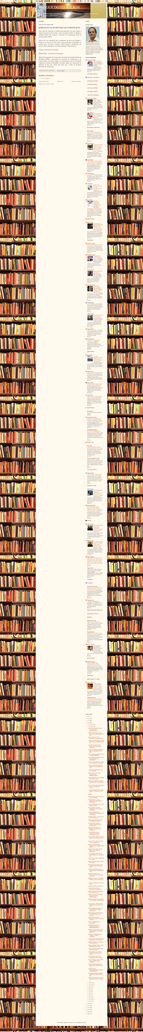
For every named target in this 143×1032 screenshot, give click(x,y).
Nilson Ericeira (90, 557)
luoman (74, 1022)
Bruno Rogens (90, 143)
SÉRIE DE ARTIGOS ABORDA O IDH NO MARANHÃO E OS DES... (95, 751)
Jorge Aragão (90, 382)
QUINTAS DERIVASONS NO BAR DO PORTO (96, 862)
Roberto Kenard (91, 658)
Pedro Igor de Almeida (92, 586)
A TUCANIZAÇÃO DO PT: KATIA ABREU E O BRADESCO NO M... (96, 791)
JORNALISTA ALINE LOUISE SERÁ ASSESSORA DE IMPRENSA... (95, 850)
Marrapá (89, 520)
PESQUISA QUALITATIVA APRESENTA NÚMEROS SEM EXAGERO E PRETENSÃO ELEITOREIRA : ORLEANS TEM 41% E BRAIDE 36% (94, 205)
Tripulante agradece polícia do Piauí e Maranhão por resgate (94, 373)
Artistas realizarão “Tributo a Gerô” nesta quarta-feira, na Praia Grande (94, 475)
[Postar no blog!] (59, 70)
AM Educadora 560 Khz (92, 81)
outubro (90, 982)
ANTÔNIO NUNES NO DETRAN (95, 886)
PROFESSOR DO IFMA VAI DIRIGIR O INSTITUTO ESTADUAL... (94, 829)
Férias (94, 645)
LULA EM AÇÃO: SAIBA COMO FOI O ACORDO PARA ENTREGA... (95, 961)
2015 (88, 720)
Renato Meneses (90, 644)
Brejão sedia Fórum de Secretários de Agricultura (97, 272)
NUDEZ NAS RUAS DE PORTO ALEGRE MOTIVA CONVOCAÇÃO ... (95, 896)
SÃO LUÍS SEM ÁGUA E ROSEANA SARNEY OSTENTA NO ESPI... (96, 919)
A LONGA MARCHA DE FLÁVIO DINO (96, 883)
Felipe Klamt (90, 240)
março (90, 997)
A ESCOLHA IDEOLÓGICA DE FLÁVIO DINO (95, 770)
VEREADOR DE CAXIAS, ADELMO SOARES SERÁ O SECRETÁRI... (95, 801)
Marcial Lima (90, 489)
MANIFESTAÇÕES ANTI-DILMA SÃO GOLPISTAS (95, 942)
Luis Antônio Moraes (92, 469)
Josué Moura (90, 411)
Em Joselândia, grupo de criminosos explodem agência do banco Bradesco (95, 699)
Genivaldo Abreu (91, 285)
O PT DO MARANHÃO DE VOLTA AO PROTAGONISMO (96, 754)
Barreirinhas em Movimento (93, 127)
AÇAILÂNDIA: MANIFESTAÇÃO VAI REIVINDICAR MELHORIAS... (95, 759)
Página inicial (60, 81)
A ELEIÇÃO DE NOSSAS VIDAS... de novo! (97, 257)
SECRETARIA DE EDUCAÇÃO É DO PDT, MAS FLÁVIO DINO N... (95, 979)
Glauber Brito (90, 329)
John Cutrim (90, 371)
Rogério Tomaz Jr (91, 661)
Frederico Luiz (90, 270)
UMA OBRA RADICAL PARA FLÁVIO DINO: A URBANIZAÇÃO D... (95, 729)
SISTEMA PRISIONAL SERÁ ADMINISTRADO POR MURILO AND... (96, 870)
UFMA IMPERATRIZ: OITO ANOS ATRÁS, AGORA (96, 805)
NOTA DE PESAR (97, 61)
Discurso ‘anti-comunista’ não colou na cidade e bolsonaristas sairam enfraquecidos (97, 187)
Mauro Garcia (90, 540)
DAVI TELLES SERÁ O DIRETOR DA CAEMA (96, 858)
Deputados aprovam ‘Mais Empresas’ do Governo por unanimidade (94, 397)
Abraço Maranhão (91, 60)
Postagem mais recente (44, 81)
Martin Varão (90, 524)
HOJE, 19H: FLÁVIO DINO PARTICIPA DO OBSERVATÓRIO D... (94, 774)
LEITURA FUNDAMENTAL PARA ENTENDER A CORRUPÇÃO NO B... (96, 742)
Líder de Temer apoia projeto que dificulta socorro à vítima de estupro (94, 132)
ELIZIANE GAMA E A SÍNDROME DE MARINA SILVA (96, 778)
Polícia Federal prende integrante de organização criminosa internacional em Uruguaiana (97, 493)
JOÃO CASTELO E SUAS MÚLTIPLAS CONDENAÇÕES (95, 738)
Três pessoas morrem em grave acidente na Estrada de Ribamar (98, 316)
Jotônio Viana (90, 442)
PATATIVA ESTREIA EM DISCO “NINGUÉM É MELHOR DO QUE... (95, 974)
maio (90, 993)
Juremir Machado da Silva (93, 458)
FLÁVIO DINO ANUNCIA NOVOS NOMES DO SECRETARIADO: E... (96, 838)
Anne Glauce (90, 112)
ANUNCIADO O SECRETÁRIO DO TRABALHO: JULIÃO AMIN (96, 939)
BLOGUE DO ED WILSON (59, 7)
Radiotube (89, 617)
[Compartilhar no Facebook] (62, 70)
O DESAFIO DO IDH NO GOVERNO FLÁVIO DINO (94, 888)
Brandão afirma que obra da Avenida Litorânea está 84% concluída (94, 384)
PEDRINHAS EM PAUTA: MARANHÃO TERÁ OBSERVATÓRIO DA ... (94, 926)
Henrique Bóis (90, 339)
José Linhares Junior (92, 417)
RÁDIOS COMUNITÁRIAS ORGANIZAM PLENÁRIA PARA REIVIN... (96, 846)
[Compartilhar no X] (61, 70)
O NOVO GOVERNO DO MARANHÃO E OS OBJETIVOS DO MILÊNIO (96, 813)
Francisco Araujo (91, 243)
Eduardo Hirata (90, 219)
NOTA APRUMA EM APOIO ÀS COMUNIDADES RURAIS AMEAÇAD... (95, 909)
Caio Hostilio (90, 160)
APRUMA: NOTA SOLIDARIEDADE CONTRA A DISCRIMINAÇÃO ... (95, 970)
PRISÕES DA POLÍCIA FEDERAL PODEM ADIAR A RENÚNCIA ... (96, 880)
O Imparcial (90, 579)
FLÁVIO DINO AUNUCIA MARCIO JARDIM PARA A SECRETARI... (94, 824)
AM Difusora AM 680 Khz (93, 77)
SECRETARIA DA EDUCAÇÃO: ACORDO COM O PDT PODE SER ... (95, 866)
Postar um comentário (45, 78)
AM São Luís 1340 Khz (92, 88)
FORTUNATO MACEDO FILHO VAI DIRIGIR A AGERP (95, 820)
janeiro (90, 1001)
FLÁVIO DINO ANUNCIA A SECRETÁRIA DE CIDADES (95, 957)
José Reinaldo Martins (92, 429)
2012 (88, 1005)
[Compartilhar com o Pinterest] (63, 70)
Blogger (84, 1022)
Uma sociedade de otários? (92, 304)
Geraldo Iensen (90, 302)
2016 (88, 718)
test (88, 412)
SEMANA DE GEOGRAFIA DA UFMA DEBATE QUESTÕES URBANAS (95, 931)
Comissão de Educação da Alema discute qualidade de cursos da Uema (94, 447)
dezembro (91, 724)
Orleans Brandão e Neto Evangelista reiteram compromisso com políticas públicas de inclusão (94, 162)
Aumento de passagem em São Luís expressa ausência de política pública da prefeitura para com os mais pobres (97, 148)
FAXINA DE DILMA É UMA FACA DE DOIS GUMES (96, 797)
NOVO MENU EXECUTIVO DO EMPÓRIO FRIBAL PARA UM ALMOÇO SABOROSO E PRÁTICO (97, 289)
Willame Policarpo (91, 697)
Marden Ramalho (91, 505)
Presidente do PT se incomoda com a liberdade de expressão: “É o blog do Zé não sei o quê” (94, 589)
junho (90, 991)
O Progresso (90, 583)
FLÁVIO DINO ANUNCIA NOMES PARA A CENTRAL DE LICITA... (96, 787)
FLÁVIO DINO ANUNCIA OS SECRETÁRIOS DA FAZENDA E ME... (96, 855)
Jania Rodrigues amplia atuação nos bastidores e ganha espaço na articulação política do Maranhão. (98, 544)
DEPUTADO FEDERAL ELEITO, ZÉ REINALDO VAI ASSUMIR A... (95, 782)
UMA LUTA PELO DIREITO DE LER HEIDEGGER (95, 949)
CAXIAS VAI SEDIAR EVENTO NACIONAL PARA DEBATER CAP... (95, 766)
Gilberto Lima (90, 314)
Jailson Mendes (90, 351)
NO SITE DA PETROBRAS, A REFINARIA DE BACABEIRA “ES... (95, 965)
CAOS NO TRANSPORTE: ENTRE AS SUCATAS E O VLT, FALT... (96, 762)
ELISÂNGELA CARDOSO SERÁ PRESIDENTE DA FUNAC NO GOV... (95, 905)
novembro (91, 726)
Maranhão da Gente (91, 485)
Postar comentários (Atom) (48, 84)
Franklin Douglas (91, 255)
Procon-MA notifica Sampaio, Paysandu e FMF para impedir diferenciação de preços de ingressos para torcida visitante (94, 508)
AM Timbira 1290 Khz (92, 91)
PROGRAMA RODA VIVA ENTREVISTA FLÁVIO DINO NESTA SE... (95, 875)
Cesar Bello (89, 200)
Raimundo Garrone (91, 620)
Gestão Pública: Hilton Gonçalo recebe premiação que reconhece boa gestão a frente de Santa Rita (98, 528)
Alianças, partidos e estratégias (93, 459)
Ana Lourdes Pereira (92, 98)
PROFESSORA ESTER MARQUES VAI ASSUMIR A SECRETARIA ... (96, 900)
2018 (88, 716)
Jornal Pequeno (90, 407)
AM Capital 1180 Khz (92, 74)
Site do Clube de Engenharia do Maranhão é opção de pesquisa (93, 431)
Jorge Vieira (90, 395)
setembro (91, 985)
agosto (90, 987)
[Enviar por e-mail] (58, 70)
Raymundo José (90, 632)
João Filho (89, 446)
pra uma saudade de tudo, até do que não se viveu (98, 115)
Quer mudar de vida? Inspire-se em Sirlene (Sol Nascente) (94, 633)
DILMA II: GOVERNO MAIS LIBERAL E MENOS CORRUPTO (94, 935)
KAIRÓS (90, 794)
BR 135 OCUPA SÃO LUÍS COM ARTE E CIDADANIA (95, 842)
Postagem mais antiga (76, 81)
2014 (88, 722)
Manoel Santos (90, 473)
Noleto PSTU (90, 568)
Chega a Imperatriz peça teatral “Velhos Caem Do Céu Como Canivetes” (97, 685)
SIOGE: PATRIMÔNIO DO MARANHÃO (94, 922)
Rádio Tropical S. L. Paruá (93, 679)
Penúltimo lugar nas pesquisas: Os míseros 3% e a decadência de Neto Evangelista (94, 420)
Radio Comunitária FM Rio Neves (95, 610)
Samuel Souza (90, 682)
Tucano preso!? (90, 174)
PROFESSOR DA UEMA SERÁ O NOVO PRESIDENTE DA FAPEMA (95, 914)
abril (90, 995)
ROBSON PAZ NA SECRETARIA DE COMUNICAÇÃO (95, 892)
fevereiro (91, 999)
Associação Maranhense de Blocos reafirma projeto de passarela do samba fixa (98, 358)
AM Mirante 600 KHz (92, 84)
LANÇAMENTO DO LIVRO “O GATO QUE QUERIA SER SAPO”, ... (95, 953)
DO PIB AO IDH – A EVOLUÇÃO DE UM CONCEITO (95, 817)
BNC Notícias (90, 131)
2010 (88, 1009)
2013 (88, 1003)
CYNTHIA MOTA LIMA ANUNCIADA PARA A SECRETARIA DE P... (94, 833)
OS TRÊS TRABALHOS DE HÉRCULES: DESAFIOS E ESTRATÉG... (94, 746)
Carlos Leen (90, 183)
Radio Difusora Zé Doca (92, 613)
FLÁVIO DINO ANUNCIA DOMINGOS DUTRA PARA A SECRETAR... (95, 809)
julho (90, 989)
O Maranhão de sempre (92, 330)
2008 (88, 1013)
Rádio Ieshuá (90, 675)
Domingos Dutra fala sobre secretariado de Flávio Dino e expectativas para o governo (93, 664)
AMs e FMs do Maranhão (93, 95)
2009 (88, 1011)
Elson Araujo (90, 222)
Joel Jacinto (90, 355)
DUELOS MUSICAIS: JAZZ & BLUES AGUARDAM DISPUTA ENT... (96, 734)
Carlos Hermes (90, 173)
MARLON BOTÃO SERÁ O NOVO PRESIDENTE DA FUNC (96, 946)
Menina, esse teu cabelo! (96, 100)
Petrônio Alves (90, 600)
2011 (88, 1007)
